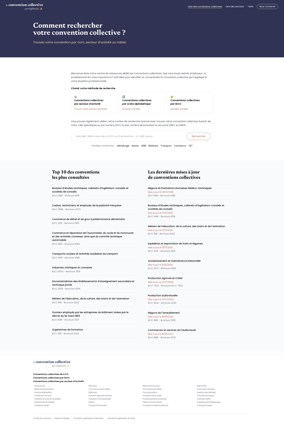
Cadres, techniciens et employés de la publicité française (86, 205)
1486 (143, 145)
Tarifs (250, 6)
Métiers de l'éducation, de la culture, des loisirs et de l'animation (90, 298)
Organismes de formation (67, 329)
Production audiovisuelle (163, 295)
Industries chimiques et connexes (72, 267)
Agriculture (202, 386)
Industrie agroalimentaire (100, 395)
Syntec (135, 145)
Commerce (180, 145)
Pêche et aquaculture (44, 389)
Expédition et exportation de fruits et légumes (175, 243)
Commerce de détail (152, 389)
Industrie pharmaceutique (155, 399)
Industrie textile (203, 399)
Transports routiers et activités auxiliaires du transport (85, 253)
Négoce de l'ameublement (164, 312)
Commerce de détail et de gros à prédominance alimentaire (88, 219)
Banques (93, 386)
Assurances (39, 386)
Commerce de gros (206, 389)
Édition (92, 402)
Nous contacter (267, 6)
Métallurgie (123, 145)
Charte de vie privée (42, 418)
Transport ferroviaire (98, 405)
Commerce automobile (99, 389)
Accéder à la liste (131, 108)
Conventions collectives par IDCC (51, 377)
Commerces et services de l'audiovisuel (172, 330)
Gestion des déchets (206, 392)
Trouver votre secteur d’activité (90, 108)
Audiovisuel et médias (44, 402)
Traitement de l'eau (43, 395)
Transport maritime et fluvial (155, 405)
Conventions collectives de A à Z (50, 374)
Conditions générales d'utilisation (88, 418)
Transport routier (204, 405)
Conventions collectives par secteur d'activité (58, 381)
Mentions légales (62, 418)
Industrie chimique (205, 395)
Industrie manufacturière (100, 399)
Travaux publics (150, 392)
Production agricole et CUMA (165, 278)
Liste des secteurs (235, 6)
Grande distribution (43, 392)
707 (190, 145)
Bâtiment (153, 145)
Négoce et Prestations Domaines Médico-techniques (180, 188)
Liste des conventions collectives (205, 6)
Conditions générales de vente (121, 418)
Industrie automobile (152, 395)
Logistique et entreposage (208, 402)
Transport (166, 145)
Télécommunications (152, 402)
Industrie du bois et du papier (47, 399)
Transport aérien (41, 405)
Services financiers (151, 386)
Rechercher (199, 136)
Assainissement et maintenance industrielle (174, 261)
